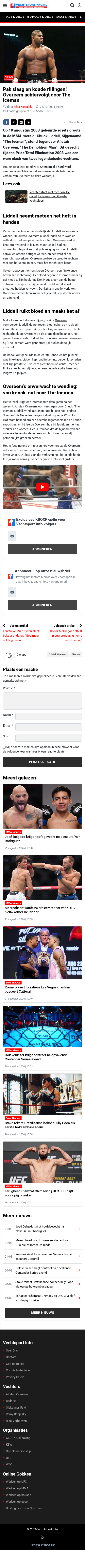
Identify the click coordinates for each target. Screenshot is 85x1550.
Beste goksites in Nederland (24, 1508)
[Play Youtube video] (42, 487)
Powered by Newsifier (42, 1544)
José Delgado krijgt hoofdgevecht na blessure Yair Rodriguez (39, 1229)
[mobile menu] (5, 5)
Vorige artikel (18, 626)
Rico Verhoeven (16, 1421)
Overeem (33, 236)
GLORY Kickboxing (18, 1438)
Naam (8, 715)
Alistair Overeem (58, 654)
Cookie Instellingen (18, 1370)
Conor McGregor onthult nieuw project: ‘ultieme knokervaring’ (66, 635)
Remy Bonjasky (16, 1414)
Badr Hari (12, 1401)
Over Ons (12, 1350)
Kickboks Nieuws (40, 17)
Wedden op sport (17, 1501)
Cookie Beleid (15, 1364)
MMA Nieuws (66, 17)
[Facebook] (6, 122)
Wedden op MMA (17, 1488)
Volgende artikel (65, 626)
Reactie (9, 688)
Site (5, 736)
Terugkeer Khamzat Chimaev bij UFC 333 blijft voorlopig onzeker (45, 1298)
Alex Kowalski (23, 107)
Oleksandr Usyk (16, 1407)
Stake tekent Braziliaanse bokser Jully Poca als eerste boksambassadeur (40, 1125)
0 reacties (75, 122)
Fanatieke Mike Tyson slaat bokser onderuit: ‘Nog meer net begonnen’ (21, 635)
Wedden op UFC (16, 1481)
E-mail (8, 725)
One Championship (18, 1451)
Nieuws (9, 76)
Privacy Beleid (15, 1377)
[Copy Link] (28, 122)
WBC (9, 1464)
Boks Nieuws (14, 17)
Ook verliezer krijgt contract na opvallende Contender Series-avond (36, 1057)
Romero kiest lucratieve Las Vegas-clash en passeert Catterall (44, 1256)
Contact (11, 1357)
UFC (8, 1458)
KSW (9, 1444)
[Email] (21, 122)
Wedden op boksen (18, 1495)
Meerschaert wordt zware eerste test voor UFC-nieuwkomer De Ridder (43, 1243)
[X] (14, 122)
